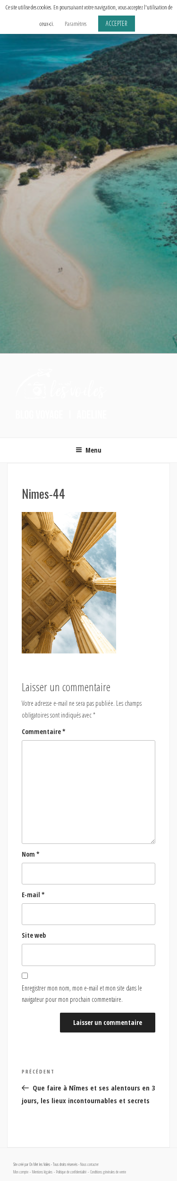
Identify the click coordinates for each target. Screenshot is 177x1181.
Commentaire (44, 731)
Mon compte (20, 1172)
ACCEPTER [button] (116, 23)
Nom (31, 854)
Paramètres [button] (75, 23)
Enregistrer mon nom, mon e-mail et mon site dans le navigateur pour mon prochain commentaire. (82, 993)
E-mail (33, 894)
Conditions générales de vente (108, 1172)
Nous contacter (89, 1164)
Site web (34, 935)
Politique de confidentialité (71, 1172)
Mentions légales (42, 1172)
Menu (93, 450)
